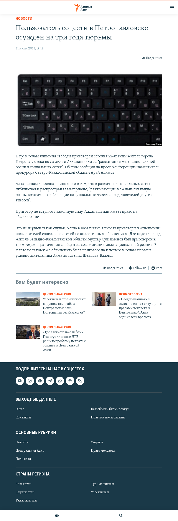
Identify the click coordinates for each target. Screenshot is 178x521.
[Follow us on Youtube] (20, 381)
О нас (20, 409)
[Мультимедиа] (57, 515)
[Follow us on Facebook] (40, 381)
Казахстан (23, 484)
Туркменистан (102, 484)
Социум (97, 442)
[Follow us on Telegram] (50, 381)
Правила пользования (108, 417)
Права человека (130, 294)
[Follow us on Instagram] (30, 381)
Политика (23, 459)
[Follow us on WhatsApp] (60, 381)
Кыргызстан (25, 492)
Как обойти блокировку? (110, 409)
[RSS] (80, 381)
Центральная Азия (57, 294)
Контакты (23, 417)
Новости (24, 19)
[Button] (152, 58)
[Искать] (120, 515)
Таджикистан (26, 500)
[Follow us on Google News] (70, 381)
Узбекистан (100, 492)
